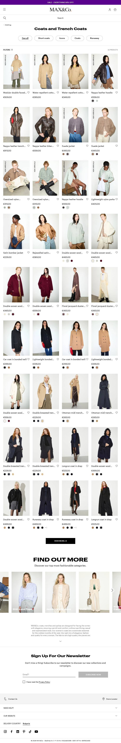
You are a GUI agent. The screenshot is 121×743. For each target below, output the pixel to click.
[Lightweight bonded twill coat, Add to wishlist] (58, 359)
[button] (109, 9)
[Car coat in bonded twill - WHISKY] (9, 367)
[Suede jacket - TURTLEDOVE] (63, 154)
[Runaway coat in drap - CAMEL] (34, 527)
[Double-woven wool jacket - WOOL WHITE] (63, 260)
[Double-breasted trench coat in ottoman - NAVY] (38, 421)
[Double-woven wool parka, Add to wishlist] (58, 306)
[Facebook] (11, 731)
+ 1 (46, 527)
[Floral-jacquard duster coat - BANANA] (67, 314)
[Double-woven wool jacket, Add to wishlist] (87, 252)
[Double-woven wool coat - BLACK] (101, 474)
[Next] (113, 590)
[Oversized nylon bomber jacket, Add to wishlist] (28, 199)
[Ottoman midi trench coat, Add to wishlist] (87, 412)
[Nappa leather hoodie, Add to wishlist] (116, 92)
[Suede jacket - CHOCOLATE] (67, 154)
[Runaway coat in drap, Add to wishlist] (58, 519)
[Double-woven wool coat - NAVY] (97, 474)
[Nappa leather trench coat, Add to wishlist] (28, 146)
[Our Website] (116, 716)
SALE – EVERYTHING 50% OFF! (61, 2)
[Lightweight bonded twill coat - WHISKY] (38, 367)
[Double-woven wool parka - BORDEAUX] (38, 314)
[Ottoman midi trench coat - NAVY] (63, 421)
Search (60, 18)
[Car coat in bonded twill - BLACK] (4, 367)
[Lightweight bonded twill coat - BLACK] (34, 367)
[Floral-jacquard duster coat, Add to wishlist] (87, 306)
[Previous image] (8, 71)
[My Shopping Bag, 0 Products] (115, 9)
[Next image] (25, 71)
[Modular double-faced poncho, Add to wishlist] (28, 92)
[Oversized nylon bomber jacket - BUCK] (9, 207)
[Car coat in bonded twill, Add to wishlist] (28, 359)
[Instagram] (5, 731)
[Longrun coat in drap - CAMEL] (63, 474)
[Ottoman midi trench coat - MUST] (67, 421)
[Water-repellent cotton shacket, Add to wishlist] (87, 92)
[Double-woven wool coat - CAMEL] (92, 474)
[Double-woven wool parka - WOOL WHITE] (34, 314)
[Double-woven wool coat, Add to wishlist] (116, 466)
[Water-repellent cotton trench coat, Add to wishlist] (58, 92)
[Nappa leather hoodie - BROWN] (92, 100)
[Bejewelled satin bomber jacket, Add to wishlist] (58, 252)
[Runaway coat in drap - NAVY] (38, 527)
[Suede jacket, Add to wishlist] (87, 146)
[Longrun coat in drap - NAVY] (67, 474)
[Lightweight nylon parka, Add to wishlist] (116, 199)
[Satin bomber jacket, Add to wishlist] (28, 252)
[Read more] (60, 641)
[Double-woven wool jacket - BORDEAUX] (71, 260)
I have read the (38, 682)
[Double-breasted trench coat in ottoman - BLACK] (34, 421)
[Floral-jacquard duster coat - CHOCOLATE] (63, 314)
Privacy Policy (44, 682)
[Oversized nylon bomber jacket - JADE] (4, 207)
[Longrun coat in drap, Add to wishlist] (87, 466)
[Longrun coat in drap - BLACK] (71, 474)
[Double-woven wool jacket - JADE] (67, 260)
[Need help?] (116, 708)
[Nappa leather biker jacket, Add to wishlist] (58, 146)
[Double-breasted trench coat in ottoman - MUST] (42, 421)
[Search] (8, 9)
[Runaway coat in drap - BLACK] (42, 527)
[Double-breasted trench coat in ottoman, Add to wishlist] (58, 412)
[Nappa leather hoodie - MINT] (97, 100)
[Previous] (7, 590)
